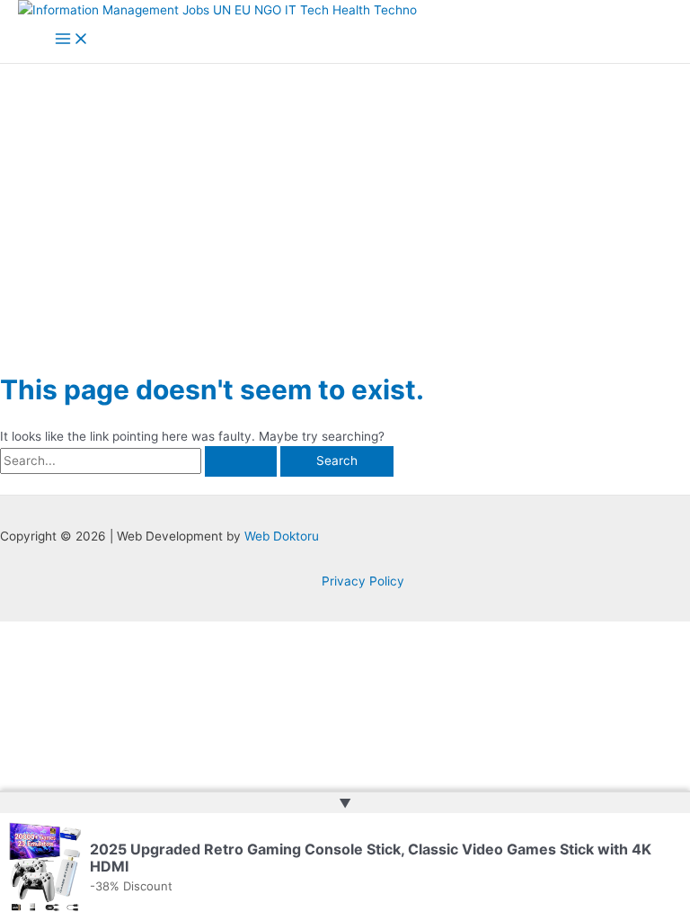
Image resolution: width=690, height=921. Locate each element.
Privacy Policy (363, 581)
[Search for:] (140, 460)
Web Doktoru (281, 536)
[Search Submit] (241, 461)
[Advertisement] (345, 199)
